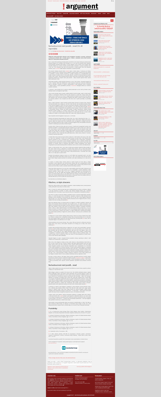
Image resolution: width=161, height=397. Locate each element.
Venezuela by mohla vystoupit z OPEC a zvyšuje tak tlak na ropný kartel (105, 36)
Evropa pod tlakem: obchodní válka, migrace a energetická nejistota (105, 91)
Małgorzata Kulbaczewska (59, 51)
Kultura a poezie (59, 16)
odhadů (89, 106)
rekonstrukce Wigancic (80, 257)
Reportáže (73, 51)
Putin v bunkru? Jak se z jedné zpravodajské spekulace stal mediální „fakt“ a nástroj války (105, 112)
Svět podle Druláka (85, 13)
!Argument (99, 375)
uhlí (66, 357)
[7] (85, 284)
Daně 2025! (83, 1)
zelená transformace (71, 357)
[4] (83, 218)
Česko (50, 357)
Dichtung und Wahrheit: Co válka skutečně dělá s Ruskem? (105, 117)
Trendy (99, 13)
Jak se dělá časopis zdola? (75, 1)
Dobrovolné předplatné (64, 1)
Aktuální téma (67, 51)
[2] (67, 200)
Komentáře (65, 13)
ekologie (53, 357)
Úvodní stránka (51, 13)
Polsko (61, 357)
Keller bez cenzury (74, 13)
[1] (89, 192)
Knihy (108, 13)
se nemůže (57, 68)
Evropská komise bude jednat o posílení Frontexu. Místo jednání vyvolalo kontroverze (105, 47)
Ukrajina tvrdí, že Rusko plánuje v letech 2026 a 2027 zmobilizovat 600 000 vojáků (105, 53)
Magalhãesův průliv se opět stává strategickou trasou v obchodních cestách (105, 59)
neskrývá (67, 71)
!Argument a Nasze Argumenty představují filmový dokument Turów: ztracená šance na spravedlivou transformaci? (58, 368)
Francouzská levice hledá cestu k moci (101, 80)
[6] (52, 228)
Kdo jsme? (50, 1)
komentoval (73, 85)
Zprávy (104, 13)
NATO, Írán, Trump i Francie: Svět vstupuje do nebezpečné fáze (105, 102)
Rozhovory (93, 13)
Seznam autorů (56, 1)
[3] (52, 213)
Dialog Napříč (50, 16)
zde (60, 364)
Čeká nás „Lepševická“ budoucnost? (101, 84)
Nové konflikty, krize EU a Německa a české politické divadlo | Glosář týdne (105, 97)
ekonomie (58, 357)
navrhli (61, 295)
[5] (53, 225)
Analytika (59, 13)
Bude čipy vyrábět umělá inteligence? (84, 366)
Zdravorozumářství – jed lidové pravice (101, 72)
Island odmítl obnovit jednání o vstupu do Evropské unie (104, 41)
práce (64, 357)
